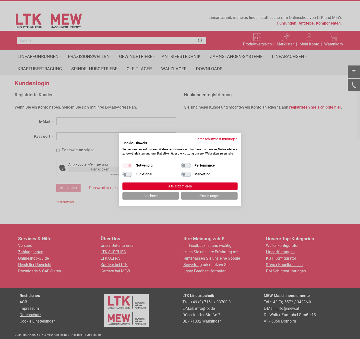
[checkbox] (186, 165)
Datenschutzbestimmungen (216, 139)
